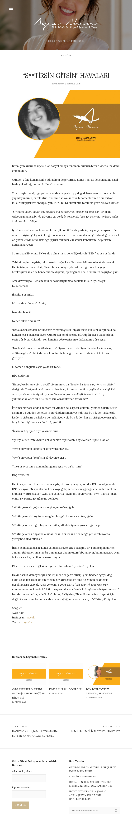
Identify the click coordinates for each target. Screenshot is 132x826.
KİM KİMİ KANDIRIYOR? (82, 776)
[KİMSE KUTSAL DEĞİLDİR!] (66, 674)
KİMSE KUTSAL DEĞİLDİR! (65, 689)
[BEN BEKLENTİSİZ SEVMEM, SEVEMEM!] (103, 674)
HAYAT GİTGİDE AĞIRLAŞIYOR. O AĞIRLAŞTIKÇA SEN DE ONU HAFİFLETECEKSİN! (87, 795)
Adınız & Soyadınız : (22, 771)
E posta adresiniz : (22, 787)
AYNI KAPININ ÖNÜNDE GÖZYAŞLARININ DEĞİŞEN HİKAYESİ (28, 693)
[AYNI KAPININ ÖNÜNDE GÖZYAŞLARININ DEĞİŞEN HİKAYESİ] (29, 674)
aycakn (31, 617)
